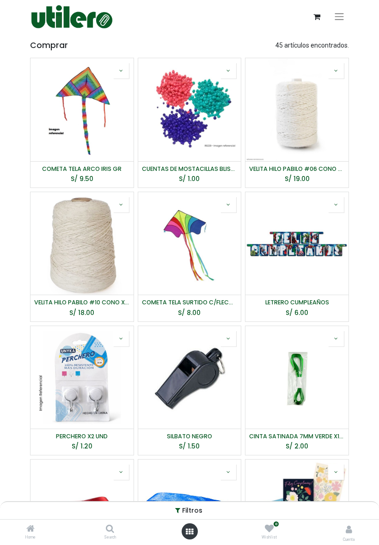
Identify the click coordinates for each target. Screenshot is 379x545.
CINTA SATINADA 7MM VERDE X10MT (297, 436)
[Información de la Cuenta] (349, 529)
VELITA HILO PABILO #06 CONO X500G (297, 168)
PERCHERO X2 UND (82, 436)
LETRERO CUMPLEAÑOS (297, 302)
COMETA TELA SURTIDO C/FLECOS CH (190, 302)
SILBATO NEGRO (189, 436)
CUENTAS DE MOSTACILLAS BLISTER (190, 168)
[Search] (110, 529)
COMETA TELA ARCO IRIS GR (82, 168)
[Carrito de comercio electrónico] (316, 16)
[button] (121, 71)
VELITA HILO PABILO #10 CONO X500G (82, 302)
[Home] (30, 529)
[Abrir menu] (189, 531)
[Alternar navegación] (339, 16)
